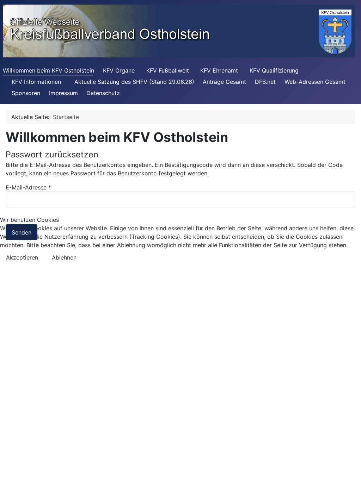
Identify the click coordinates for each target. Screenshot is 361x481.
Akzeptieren (22, 257)
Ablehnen (64, 257)
